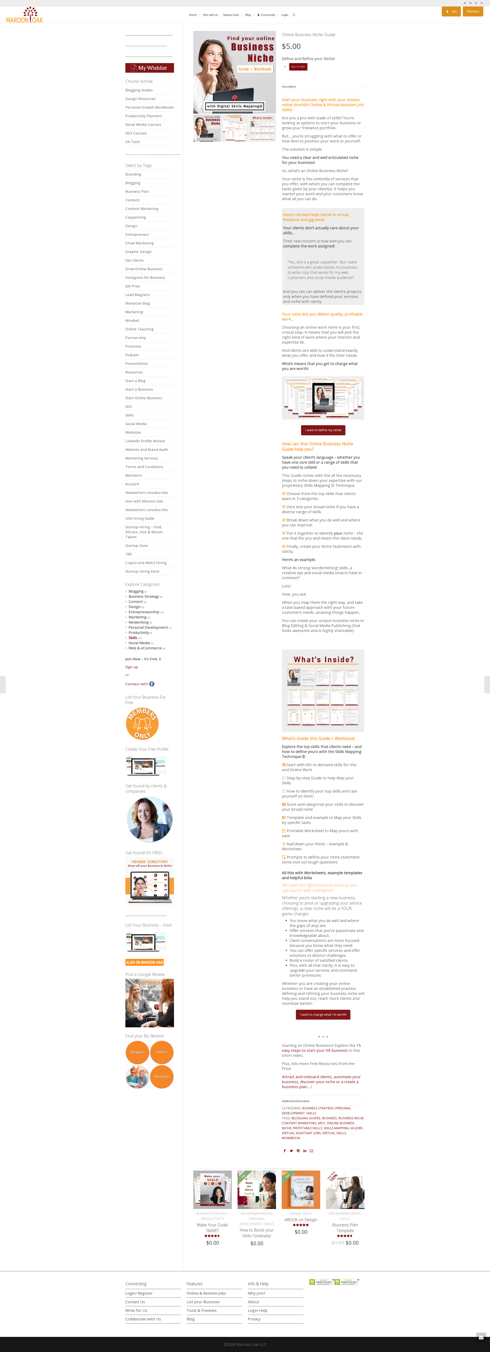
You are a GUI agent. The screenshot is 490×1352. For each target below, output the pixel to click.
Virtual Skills (334, 1133)
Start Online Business (143, 397)
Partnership (135, 337)
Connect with (137, 684)
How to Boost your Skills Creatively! (257, 1232)
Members (473, 11)
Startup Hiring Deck (142, 571)
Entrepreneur (137, 234)
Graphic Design (138, 251)
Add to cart (298, 66)
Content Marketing (299, 1123)
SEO (128, 406)
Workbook (291, 1138)
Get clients (134, 260)
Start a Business (139, 389)
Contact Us (135, 1301)
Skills (311, 1113)
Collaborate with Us (143, 1319)
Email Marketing (139, 243)
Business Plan (137, 191)
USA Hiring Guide (139, 518)
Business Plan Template (345, 1227)
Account (132, 483)
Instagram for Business (145, 277)
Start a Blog (135, 380)
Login (285, 14)
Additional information (296, 1101)
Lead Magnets (137, 294)
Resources (134, 372)
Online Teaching (139, 329)
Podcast (132, 354)
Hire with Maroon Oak (144, 501)
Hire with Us (210, 14)
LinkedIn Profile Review (145, 440)
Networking (139, 622)
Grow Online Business (143, 268)
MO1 (321, 1123)
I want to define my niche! (323, 430)
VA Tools (132, 141)
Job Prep (132, 286)
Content (132, 200)
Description (289, 86)
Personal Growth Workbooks (149, 107)
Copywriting (135, 217)
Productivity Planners (143, 115)
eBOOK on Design (301, 1219)
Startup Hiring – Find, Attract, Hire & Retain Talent (144, 531)
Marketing (134, 311)
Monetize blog (137, 303)
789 (128, 554)
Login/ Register (139, 1293)
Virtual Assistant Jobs (301, 1133)
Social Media (136, 423)
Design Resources (140, 98)
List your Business (203, 1301)
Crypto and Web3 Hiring (146, 562)
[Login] (481, 3)
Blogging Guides (306, 1118)
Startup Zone (231, 14)
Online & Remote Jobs (206, 1293)
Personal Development (148, 627)
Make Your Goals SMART (212, 1227)
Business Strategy (318, 1108)
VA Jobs (356, 1128)
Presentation (136, 363)
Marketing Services (141, 458)
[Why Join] (476, 3)
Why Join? (256, 1293)
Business (329, 1118)
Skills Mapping (336, 1128)
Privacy (254, 1319)
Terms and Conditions (144, 466)
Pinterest (133, 346)
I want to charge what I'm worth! (323, 1014)
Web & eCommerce (145, 648)
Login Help (257, 1310)
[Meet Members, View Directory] (465, 3)
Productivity (212, 1218)
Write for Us (136, 1310)
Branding (133, 174)
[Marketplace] (470, 3)
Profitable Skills (307, 1128)
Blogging (132, 182)
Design (295, 1213)
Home (193, 14)
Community (268, 14)
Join (454, 11)
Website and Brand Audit (146, 449)
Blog (248, 14)
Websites (133, 432)
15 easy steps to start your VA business (321, 1048)
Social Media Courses (143, 124)
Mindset (132, 320)
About (253, 1301)
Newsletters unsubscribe (146, 492)
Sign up (131, 666)
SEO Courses (136, 133)
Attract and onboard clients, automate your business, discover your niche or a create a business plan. (321, 1081)
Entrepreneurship (256, 1213)
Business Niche (351, 1118)
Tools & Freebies (202, 1310)
